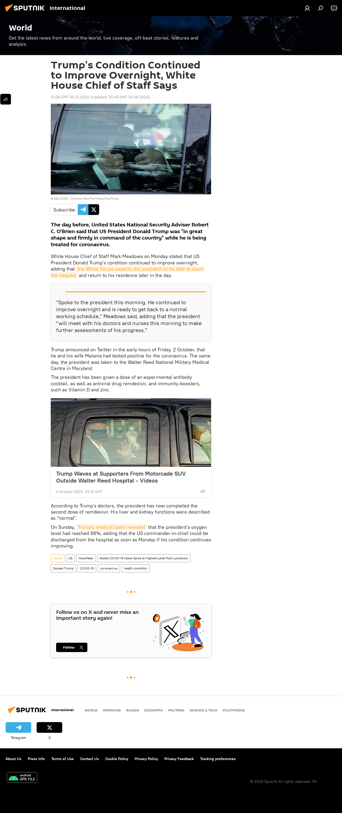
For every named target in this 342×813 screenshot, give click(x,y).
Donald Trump (63, 568)
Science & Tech (203, 710)
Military (176, 710)
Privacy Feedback (179, 758)
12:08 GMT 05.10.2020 (70, 97)
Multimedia (234, 710)
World (57, 558)
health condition (135, 568)
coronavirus (109, 568)
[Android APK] (22, 778)
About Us (13, 758)
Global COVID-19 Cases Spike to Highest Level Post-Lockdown (143, 558)
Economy (153, 710)
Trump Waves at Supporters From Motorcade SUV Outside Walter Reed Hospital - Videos (121, 477)
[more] (202, 491)
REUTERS (61, 198)
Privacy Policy (146, 758)
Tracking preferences (218, 758)
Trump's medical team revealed (111, 527)
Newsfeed (86, 558)
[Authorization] (307, 8)
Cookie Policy (116, 758)
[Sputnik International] (26, 12)
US (70, 558)
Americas (112, 710)
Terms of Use (62, 758)
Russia (132, 710)
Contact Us (89, 758)
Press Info (36, 758)
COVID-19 (87, 568)
